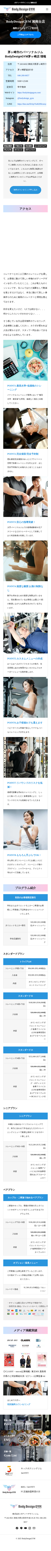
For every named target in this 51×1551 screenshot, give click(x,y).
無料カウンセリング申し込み (25, 190)
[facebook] (17, 1528)
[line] (21, 1528)
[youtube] (25, 1528)
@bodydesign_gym (26, 98)
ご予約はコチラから (25, 35)
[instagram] (30, 1528)
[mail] (34, 1528)
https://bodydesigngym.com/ (29, 92)
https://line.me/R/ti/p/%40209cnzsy (32, 104)
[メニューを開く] (47, 9)
